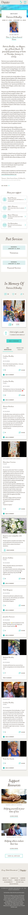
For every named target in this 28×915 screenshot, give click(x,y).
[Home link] (5, 2)
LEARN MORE (14, 816)
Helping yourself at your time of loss (14, 808)
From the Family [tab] (20, 348)
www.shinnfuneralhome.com (8, 174)
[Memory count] (5, 294)
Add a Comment (9, 374)
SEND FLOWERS (10, 550)
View (17, 324)
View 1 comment (7, 677)
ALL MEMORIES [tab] (8, 348)
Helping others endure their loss (14, 840)
